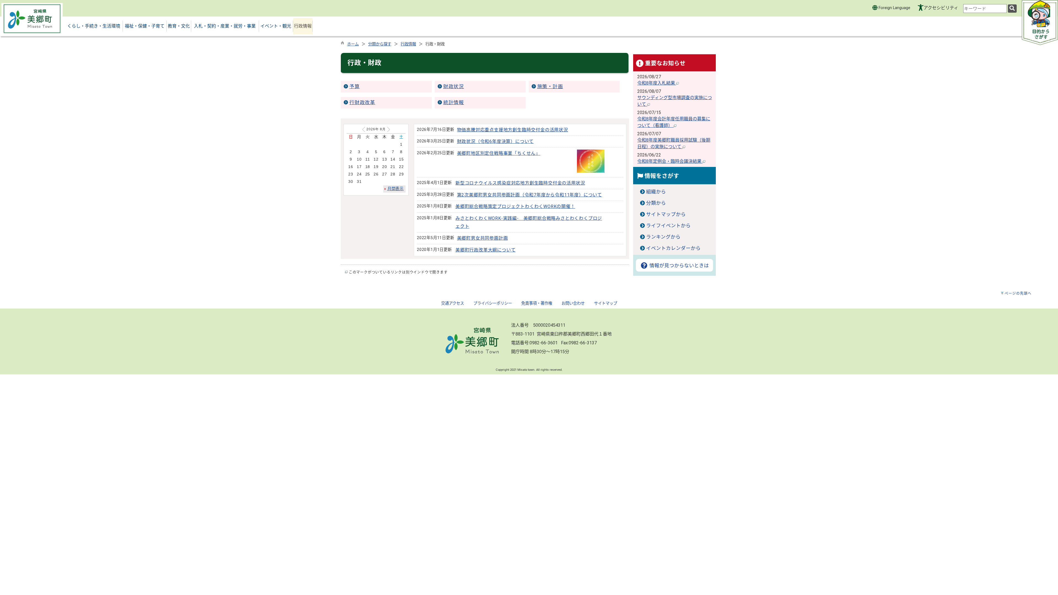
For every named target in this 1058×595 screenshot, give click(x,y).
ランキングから (663, 237)
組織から (656, 191)
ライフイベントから (668, 225)
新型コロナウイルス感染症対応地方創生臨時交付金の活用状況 (520, 183)
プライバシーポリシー (492, 303)
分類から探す (379, 44)
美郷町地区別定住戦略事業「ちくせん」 (498, 153)
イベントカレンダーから (673, 248)
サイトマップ (605, 303)
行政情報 (408, 44)
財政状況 (453, 86)
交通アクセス (452, 303)
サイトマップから (666, 214)
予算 (354, 86)
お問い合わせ (573, 303)
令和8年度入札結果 (656, 83)
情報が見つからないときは (678, 265)
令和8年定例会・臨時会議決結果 (670, 161)
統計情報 (453, 102)
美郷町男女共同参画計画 (482, 238)
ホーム (353, 44)
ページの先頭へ (1018, 293)
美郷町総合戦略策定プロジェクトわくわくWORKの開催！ (515, 206)
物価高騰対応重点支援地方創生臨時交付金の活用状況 (512, 129)
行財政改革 (362, 102)
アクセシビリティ (941, 7)
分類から (656, 203)
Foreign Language (894, 8)
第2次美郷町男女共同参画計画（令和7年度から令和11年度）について (529, 195)
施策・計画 (550, 86)
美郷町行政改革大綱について (485, 250)
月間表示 (395, 188)
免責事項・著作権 (536, 303)
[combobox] (984, 8)
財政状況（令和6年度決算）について (495, 141)
